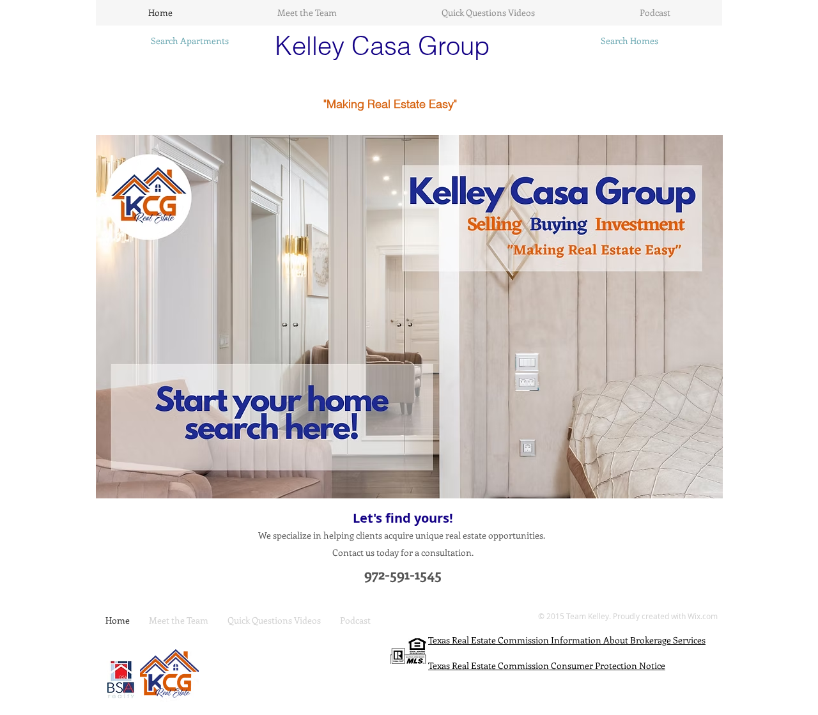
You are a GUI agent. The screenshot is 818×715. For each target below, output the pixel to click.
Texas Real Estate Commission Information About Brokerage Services (567, 640)
